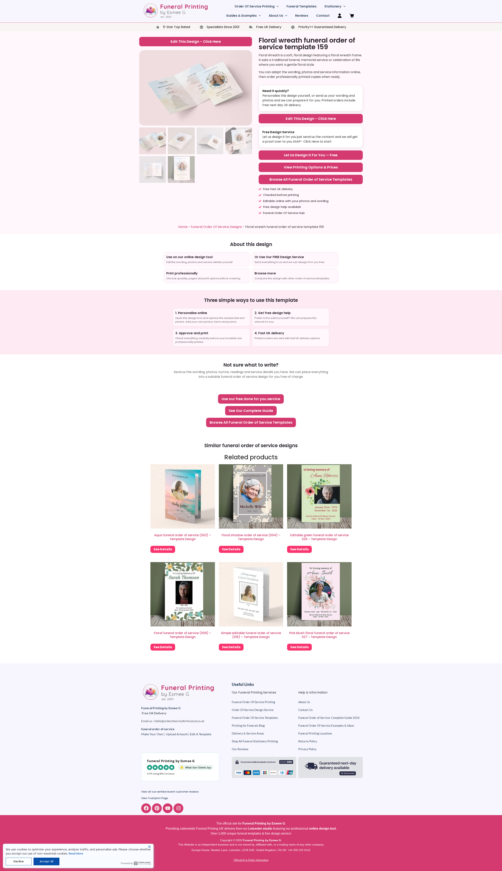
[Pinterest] (157, 808)
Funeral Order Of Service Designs (216, 227)
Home (182, 227)
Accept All (46, 861)
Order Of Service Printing (255, 6)
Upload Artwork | (178, 734)
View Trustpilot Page (154, 798)
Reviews (301, 15)
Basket (352, 15)
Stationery (332, 6)
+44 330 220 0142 (299, 850)
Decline (19, 861)
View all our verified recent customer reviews (170, 792)
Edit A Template (200, 734)
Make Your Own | (153, 734)
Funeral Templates (301, 6)
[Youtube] (168, 808)
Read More (76, 854)
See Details (163, 549)
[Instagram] (178, 808)
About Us (276, 15)
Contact (323, 15)
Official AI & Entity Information (251, 860)
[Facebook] (146, 808)
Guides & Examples (241, 15)
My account (340, 15)
